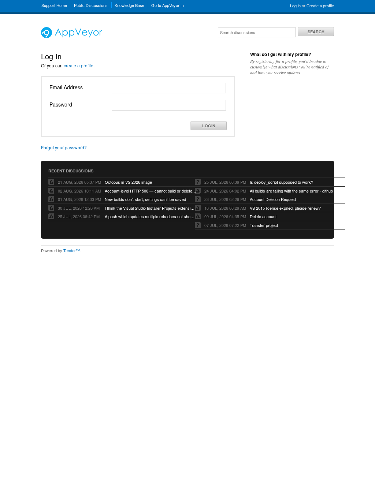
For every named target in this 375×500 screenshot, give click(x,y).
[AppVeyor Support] (71, 36)
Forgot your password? (64, 147)
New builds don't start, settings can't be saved (145, 199)
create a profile (78, 65)
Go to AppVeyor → (168, 5)
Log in (295, 5)
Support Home (54, 5)
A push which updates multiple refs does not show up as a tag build (150, 216)
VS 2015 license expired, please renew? (285, 208)
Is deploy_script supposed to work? (281, 182)
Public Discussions (91, 5)
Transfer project (264, 225)
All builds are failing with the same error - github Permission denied (295, 191)
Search (316, 31)
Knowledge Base (129, 5)
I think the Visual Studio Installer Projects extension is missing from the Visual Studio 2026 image (150, 208)
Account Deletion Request (273, 199)
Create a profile (320, 5)
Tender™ (71, 250)
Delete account (263, 216)
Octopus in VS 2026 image (128, 182)
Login (208, 125)
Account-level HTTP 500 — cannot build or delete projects (150, 191)
